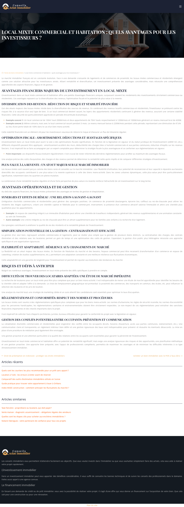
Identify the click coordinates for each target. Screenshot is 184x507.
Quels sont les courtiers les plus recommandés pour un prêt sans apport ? (35, 370)
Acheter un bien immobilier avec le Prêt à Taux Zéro (156, 356)
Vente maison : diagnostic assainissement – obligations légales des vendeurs (36, 412)
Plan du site (92, 505)
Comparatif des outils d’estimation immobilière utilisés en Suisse (31, 379)
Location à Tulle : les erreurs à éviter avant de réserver (26, 375)
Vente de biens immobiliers (13, 73)
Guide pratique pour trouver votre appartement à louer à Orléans (31, 383)
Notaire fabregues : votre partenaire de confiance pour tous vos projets (34, 421)
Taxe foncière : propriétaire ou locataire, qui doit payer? (27, 408)
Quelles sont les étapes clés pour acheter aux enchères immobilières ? (33, 416)
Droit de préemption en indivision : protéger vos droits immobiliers (34, 356)
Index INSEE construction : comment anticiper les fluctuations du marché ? (35, 387)
